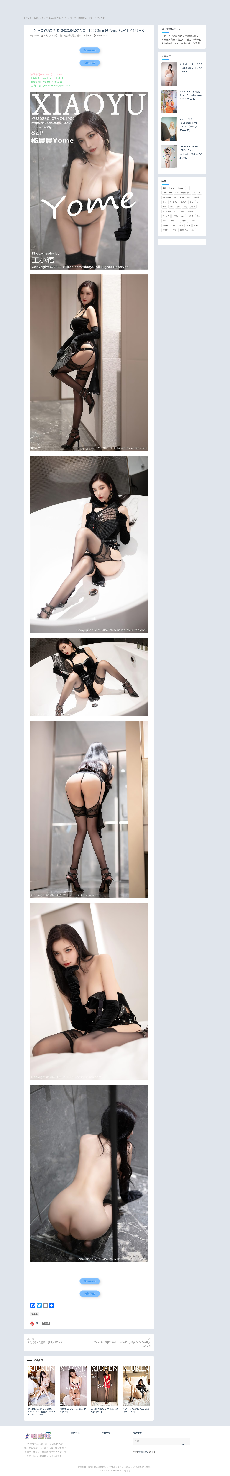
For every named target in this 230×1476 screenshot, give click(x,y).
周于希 (196, 197)
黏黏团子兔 (184, 230)
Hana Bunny (167, 193)
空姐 (173, 225)
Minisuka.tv (167, 197)
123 (164, 188)
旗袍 (182, 211)
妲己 (171, 207)
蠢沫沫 (196, 225)
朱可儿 (175, 216)
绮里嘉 (181, 225)
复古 (191, 202)
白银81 (165, 225)
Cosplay (180, 188)
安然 (185, 207)
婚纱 (178, 207)
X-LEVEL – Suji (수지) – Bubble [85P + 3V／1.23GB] (190, 68)
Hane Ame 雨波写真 (182, 193)
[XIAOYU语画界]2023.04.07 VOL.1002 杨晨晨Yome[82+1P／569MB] (89, 30)
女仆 (198, 202)
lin (199, 193)
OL (175, 197)
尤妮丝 (192, 207)
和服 (164, 202)
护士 (176, 211)
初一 (37, 36)
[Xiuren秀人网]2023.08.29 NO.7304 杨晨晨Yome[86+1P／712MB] (41, 1412)
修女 (188, 197)
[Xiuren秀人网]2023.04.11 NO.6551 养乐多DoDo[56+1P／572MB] (122, 1344)
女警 (164, 207)
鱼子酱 (173, 230)
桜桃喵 (165, 221)
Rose (182, 197)
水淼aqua (174, 221)
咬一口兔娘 (174, 202)
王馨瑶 (192, 221)
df (187, 188)
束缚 (182, 216)
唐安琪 (183, 202)
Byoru (171, 188)
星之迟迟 (166, 216)
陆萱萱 (165, 230)
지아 (192, 230)
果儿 (198, 216)
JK (194, 193)
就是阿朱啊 (167, 211)
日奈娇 (190, 211)
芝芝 (188, 225)
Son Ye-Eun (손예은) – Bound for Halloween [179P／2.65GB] (190, 95)
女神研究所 (143, 1452)
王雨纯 (184, 221)
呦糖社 (37, 18)
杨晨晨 (34, 1314)
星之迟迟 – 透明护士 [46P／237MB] (44, 1342)
